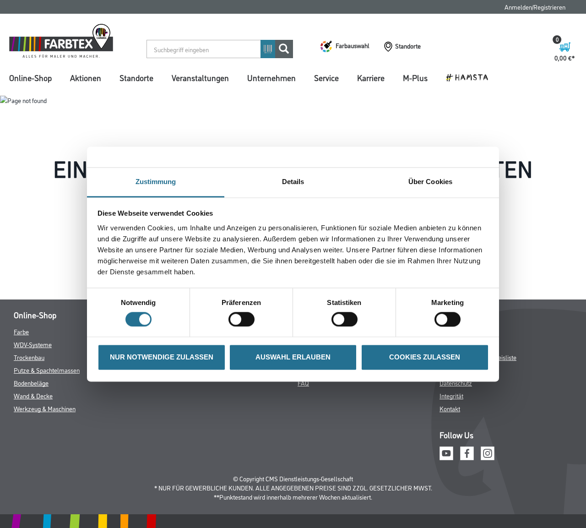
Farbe (21, 331)
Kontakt (450, 408)
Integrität (451, 395)
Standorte (136, 77)
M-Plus (415, 77)
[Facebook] (467, 452)
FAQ (303, 382)
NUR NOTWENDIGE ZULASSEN (161, 357)
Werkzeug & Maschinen (45, 408)
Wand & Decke (33, 395)
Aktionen (85, 77)
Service (326, 77)
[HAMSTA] (470, 77)
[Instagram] (487, 452)
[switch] (244, 319)
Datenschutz (456, 382)
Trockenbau (29, 357)
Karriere (371, 77)
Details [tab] (293, 181)
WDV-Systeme (33, 344)
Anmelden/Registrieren (535, 6)
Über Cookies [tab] (430, 181)
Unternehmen (271, 77)
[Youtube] (446, 452)
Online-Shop (30, 77)
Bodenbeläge (31, 382)
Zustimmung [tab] (156, 181)
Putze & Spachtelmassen (47, 369)
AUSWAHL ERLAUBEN (293, 357)
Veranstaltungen (200, 77)
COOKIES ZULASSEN (424, 357)
